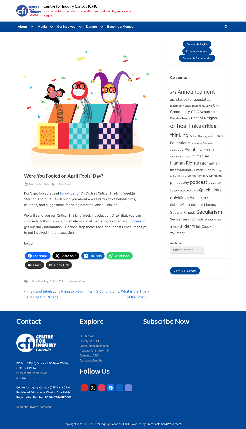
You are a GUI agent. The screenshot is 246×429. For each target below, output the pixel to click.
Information (210, 163)
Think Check (201, 226)
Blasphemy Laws (180, 105)
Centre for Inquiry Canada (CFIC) (71, 6)
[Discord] (128, 387)
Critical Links (63, 184)
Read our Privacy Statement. (34, 406)
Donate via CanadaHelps (197, 58)
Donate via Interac (197, 51)
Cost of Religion (204, 118)
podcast (198, 182)
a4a (173, 92)
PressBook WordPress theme (164, 424)
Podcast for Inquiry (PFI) (95, 350)
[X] (93, 387)
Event (189, 149)
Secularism (209, 212)
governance (176, 156)
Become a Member (121, 26)
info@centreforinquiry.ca (31, 372)
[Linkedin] (119, 387)
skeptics (174, 227)
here (137, 221)
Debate (219, 136)
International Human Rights (192, 170)
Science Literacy (203, 205)
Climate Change (180, 118)
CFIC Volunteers (204, 112)
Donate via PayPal (197, 44)
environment (177, 150)
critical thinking (38, 281)
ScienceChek (180, 205)
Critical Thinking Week (63, 281)
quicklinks (179, 197)
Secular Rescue (213, 219)
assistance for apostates (190, 99)
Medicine (215, 176)
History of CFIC (89, 341)
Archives (176, 243)
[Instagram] (101, 387)
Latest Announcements (94, 345)
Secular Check (182, 212)
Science (199, 197)
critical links (185, 125)
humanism (200, 156)
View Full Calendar (185, 270)
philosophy (179, 182)
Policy (211, 183)
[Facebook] (110, 387)
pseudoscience (189, 190)
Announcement (196, 92)
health (187, 156)
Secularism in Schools (187, 219)
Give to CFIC (205, 150)
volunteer (177, 233)
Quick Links (210, 189)
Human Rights (184, 163)
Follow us (67, 193)
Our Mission (87, 336)
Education (178, 143)
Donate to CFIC (89, 355)
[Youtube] (84, 387)
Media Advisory (197, 176)
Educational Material (200, 143)
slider (82, 281)
